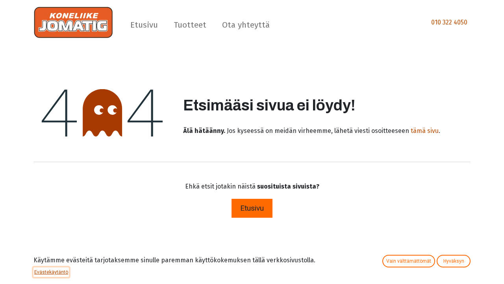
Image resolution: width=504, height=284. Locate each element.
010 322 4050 (449, 22)
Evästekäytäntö (51, 272)
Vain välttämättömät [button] (408, 261)
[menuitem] (144, 26)
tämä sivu (425, 131)
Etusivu (252, 208)
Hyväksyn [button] (453, 261)
